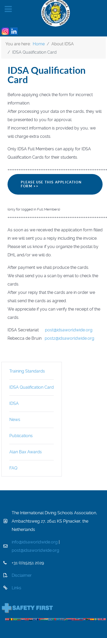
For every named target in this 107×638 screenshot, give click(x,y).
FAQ (13, 468)
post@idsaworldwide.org (68, 329)
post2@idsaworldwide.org (69, 338)
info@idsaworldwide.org (35, 542)
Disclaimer (22, 575)
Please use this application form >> (51, 184)
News (14, 419)
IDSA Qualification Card (31, 387)
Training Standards (27, 371)
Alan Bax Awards (25, 451)
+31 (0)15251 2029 (28, 562)
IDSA (14, 403)
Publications (21, 435)
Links (16, 587)
